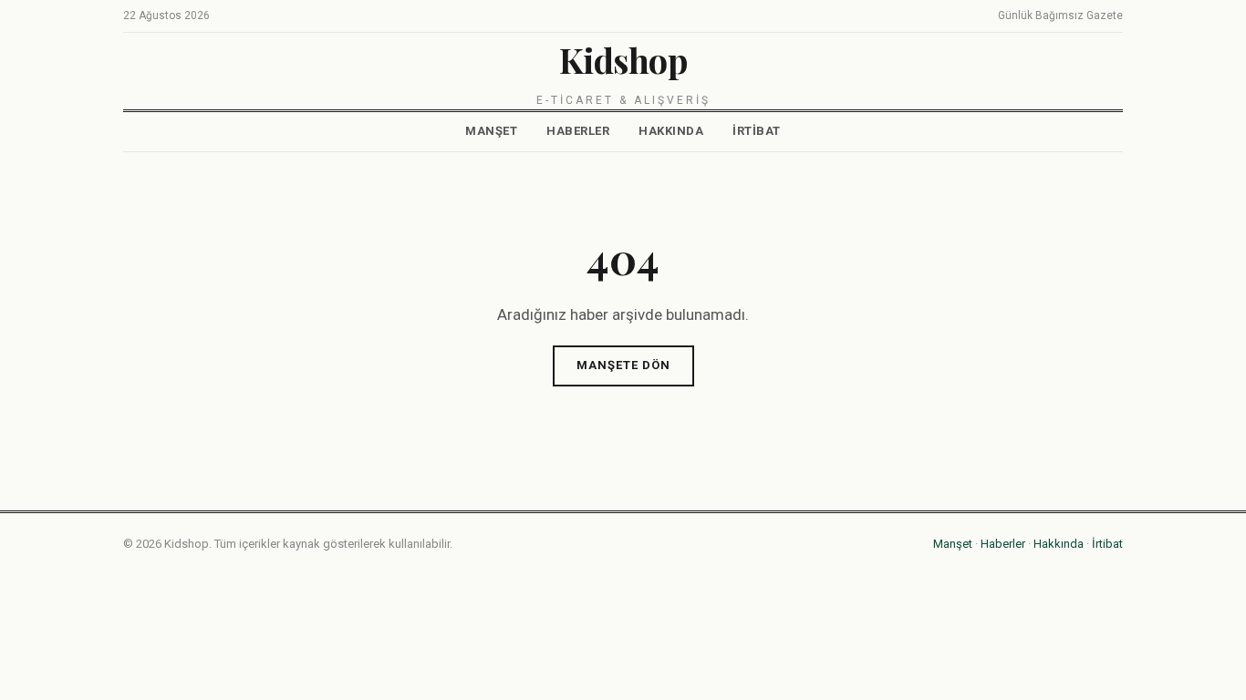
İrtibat (756, 131)
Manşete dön (623, 365)
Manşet (491, 131)
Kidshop (623, 59)
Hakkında (671, 131)
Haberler (577, 131)
